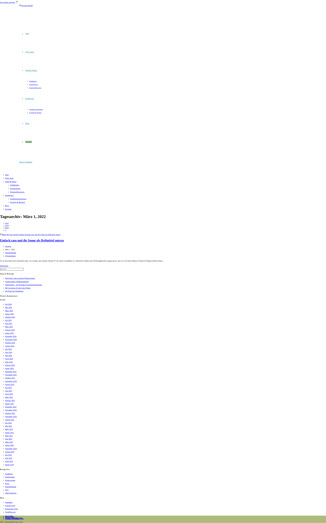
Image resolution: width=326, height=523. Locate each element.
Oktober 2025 (10, 317)
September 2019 (11, 449)
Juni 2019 (8, 458)
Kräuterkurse (15, 189)
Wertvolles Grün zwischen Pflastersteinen (20, 278)
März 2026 (9, 311)
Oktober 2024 (10, 343)
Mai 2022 (8, 426)
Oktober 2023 (10, 378)
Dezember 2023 (10, 372)
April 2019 (9, 461)
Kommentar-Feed (11, 509)
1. (5, 230)
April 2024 (9, 359)
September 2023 (11, 381)
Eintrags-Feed (10, 506)
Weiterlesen (4, 266)
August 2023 (9, 385)
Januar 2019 (9, 465)
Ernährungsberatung (18, 199)
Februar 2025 (10, 330)
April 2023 (9, 394)
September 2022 (11, 417)
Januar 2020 (9, 445)
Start (7, 175)
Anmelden (8, 502)
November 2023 (11, 375)
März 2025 (9, 327)
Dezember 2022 (10, 407)
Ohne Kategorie (10, 493)
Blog (7, 206)
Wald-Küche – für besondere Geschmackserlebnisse (23, 285)
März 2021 (9, 436)
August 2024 (9, 346)
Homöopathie (10, 477)
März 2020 (9, 442)
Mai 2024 (8, 356)
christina (8, 246)
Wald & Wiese (10, 182)
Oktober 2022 (10, 413)
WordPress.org (10, 512)
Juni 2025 (8, 324)
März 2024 (9, 362)
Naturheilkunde (10, 253)
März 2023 (9, 397)
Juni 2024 (8, 352)
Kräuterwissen (10, 480)
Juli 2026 (8, 304)
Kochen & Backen (17, 202)
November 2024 (11, 340)
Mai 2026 (8, 307)
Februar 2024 (10, 365)
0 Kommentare (10, 256)
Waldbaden (14, 185)
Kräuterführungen (17, 192)
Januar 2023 (9, 404)
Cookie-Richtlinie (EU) (14, 519)
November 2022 (11, 410)
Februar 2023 (10, 401)
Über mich (9, 178)
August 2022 (9, 420)
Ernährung (9, 195)
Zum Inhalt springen (7, 2)
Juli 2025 (8, 320)
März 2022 (9, 429)
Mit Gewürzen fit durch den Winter (18, 288)
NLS (7, 490)
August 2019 (9, 452)
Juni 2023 (8, 391)
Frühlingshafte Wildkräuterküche (17, 282)
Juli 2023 (8, 388)
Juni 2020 (8, 439)
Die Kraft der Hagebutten (14, 291)
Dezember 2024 (10, 336)
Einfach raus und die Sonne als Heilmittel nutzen (32, 240)
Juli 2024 (8, 349)
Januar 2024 (9, 368)
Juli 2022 (8, 423)
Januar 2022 (9, 433)
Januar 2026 (9, 314)
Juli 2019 (8, 455)
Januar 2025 (9, 333)
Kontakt (8, 209)
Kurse (7, 484)
